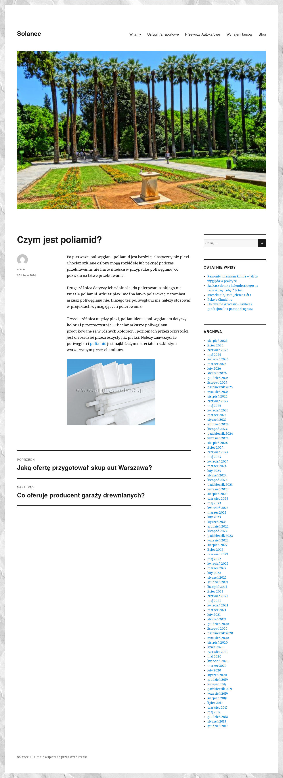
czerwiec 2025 (217, 401)
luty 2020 (214, 670)
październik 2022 (220, 536)
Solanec (29, 33)
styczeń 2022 (217, 577)
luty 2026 (214, 369)
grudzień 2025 (217, 378)
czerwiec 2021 (217, 596)
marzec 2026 (216, 364)
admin (21, 269)
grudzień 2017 (217, 726)
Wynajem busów (239, 34)
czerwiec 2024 (217, 452)
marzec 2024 (217, 466)
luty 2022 (214, 573)
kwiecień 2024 (218, 461)
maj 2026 (214, 355)
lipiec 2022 (215, 550)
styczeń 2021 (216, 619)
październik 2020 (220, 633)
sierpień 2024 (217, 443)
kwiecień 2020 (218, 661)
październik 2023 (220, 485)
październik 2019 (219, 689)
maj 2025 (214, 406)
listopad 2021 (217, 587)
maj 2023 (214, 503)
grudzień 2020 (218, 624)
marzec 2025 (216, 415)
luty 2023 (214, 517)
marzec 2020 (217, 666)
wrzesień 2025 (217, 392)
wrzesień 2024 (218, 438)
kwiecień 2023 (217, 508)
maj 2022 (214, 559)
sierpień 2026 (217, 341)
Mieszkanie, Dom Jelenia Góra (229, 295)
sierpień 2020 (217, 642)
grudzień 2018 (217, 717)
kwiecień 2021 (217, 605)
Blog (262, 34)
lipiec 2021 (215, 591)
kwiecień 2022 (217, 564)
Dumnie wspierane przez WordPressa (60, 757)
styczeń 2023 (217, 522)
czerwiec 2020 (217, 652)
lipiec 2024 (215, 447)
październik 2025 (220, 387)
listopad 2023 (217, 480)
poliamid (98, 343)
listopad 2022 (217, 531)
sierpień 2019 (217, 698)
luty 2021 (213, 615)
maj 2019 (213, 712)
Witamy (135, 34)
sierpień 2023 (217, 494)
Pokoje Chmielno (219, 300)
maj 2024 (214, 457)
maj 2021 (214, 601)
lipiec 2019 (214, 703)
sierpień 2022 (217, 545)
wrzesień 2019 (217, 694)
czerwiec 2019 (217, 707)
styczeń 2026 (217, 373)
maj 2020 (214, 656)
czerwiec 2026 (217, 350)
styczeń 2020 (217, 675)
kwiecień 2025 (217, 410)
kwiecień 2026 (217, 359)
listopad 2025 (217, 382)
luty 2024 (214, 471)
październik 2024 (220, 434)
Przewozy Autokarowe (202, 34)
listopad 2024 (217, 429)
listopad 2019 (216, 684)
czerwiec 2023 (217, 499)
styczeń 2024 (217, 475)
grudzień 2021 (217, 582)
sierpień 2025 (217, 396)
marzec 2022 (216, 568)
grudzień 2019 (217, 680)
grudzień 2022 (218, 526)
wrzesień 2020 (218, 638)
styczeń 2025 (216, 420)
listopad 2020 (217, 629)
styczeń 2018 (216, 721)
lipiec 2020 (215, 647)
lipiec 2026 (215, 345)
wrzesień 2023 (218, 489)
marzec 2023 (216, 512)
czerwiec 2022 (217, 554)
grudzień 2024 (218, 424)
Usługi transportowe (163, 34)
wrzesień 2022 (218, 540)
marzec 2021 (216, 610)
